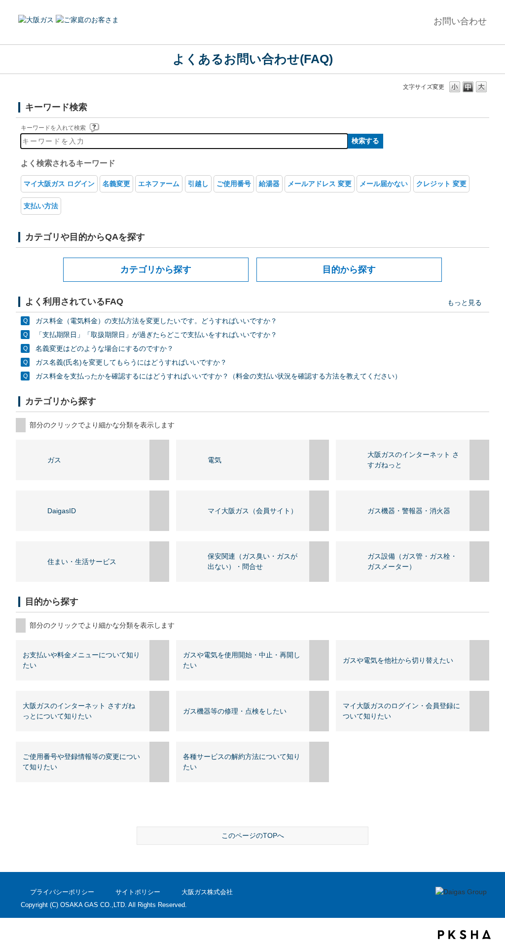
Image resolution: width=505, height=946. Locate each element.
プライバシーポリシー (62, 892)
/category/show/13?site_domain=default (479, 511)
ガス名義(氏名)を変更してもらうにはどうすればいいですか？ (131, 362)
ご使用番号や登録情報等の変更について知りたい (81, 762)
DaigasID (61, 511)
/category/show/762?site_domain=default (319, 660)
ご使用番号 (233, 184)
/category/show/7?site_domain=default (319, 460)
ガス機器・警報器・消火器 (408, 511)
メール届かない (384, 184)
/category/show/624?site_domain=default (159, 561)
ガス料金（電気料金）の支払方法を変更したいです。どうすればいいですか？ (156, 321)
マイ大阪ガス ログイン (59, 184)
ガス (54, 460)
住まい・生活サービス (81, 562)
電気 (214, 460)
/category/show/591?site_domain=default (479, 460)
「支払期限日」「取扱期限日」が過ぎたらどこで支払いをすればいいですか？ (156, 335)
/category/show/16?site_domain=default (319, 561)
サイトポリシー (137, 892)
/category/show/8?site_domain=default (159, 460)
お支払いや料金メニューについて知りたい (81, 660)
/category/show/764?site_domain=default (159, 711)
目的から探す (349, 269)
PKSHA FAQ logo (464, 934)
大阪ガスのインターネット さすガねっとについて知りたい (79, 711)
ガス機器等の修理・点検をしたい (235, 711)
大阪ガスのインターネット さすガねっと (413, 460)
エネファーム (159, 184)
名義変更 (116, 184)
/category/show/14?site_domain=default (319, 511)
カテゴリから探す (155, 269)
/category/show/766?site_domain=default (479, 711)
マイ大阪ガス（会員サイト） (252, 511)
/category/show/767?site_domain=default (159, 762)
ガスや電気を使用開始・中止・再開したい (241, 660)
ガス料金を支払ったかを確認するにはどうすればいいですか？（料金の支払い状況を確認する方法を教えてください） (218, 376)
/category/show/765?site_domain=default (319, 711)
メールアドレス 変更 (320, 184)
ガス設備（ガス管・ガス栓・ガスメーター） (412, 561)
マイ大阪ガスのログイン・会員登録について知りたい (401, 711)
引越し (198, 184)
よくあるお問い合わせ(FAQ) (253, 59)
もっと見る (464, 302)
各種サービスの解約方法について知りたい (241, 762)
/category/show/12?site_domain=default (479, 561)
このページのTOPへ (252, 835)
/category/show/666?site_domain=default (159, 660)
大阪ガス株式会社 (207, 892)
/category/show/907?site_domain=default (159, 511)
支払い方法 (41, 206)
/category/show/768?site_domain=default (319, 762)
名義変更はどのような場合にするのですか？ (105, 348)
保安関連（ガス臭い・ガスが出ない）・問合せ (252, 561)
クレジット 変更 (441, 184)
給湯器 (269, 184)
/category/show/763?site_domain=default (479, 660)
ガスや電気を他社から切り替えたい (398, 660)
